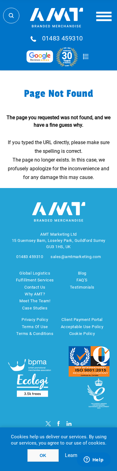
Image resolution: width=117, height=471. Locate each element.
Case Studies (34, 308)
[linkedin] (69, 423)
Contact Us (34, 287)
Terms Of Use (35, 326)
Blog (82, 273)
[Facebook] (58, 423)
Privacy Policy (35, 319)
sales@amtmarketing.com (76, 256)
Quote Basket (86, 56)
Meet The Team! (34, 301)
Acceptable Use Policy (82, 326)
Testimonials (82, 287)
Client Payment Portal (82, 319)
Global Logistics (34, 273)
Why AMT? (35, 294)
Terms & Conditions (34, 333)
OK (43, 455)
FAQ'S (82, 280)
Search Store (11, 15)
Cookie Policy (82, 333)
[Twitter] (48, 423)
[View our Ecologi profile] (32, 385)
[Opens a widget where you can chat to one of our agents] (93, 460)
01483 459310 (62, 38)
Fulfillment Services (35, 280)
